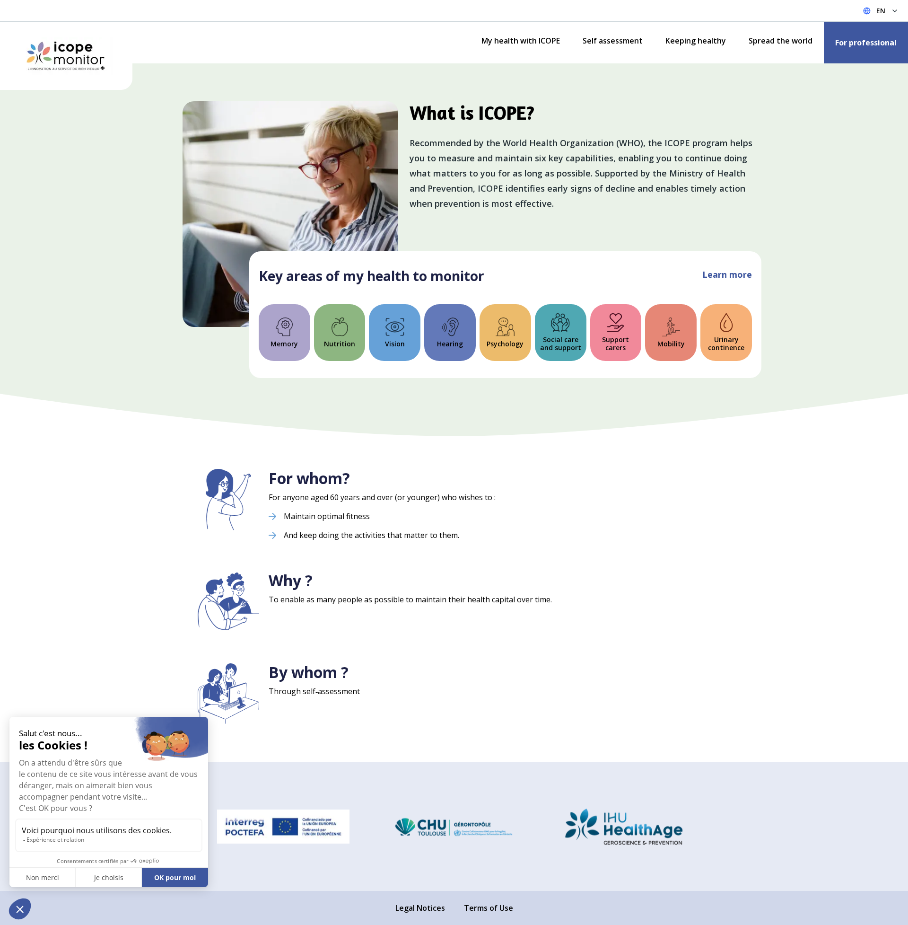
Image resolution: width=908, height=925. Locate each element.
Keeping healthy (695, 40)
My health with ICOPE (520, 40)
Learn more (727, 274)
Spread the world (780, 40)
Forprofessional (866, 42)
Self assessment (613, 40)
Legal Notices (420, 908)
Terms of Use (488, 908)
